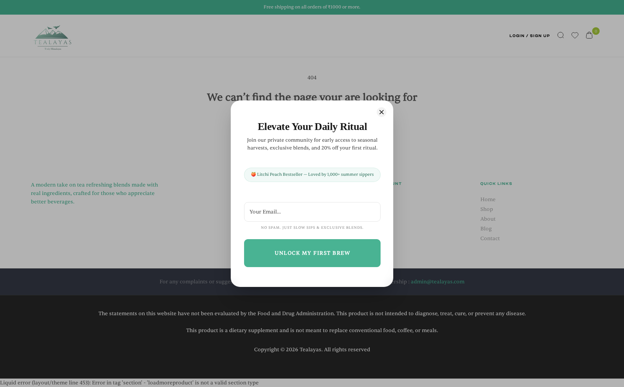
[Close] (381, 112)
